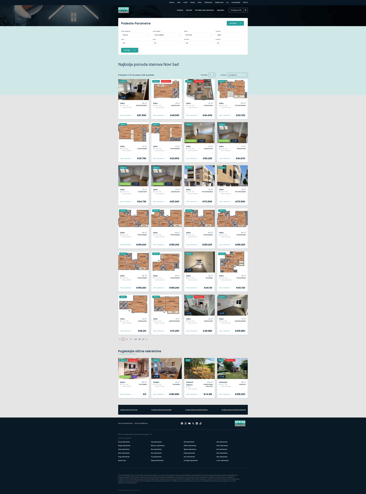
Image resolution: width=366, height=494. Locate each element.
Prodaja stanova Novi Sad (128, 410)
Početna (180, 10)
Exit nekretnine (156, 453)
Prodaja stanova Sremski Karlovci (196, 410)
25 (136, 339)
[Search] (245, 10)
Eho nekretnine (156, 449)
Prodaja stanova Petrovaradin (161, 410)
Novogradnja (236, 2)
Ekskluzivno (208, 2)
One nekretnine (221, 457)
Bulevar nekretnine (158, 445)
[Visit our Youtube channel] (189, 423)
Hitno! (200, 2)
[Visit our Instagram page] (186, 423)
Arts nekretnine (189, 457)
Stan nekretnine (123, 453)
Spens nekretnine (190, 449)
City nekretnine (156, 442)
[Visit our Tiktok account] (200, 423)
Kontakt (189, 10)
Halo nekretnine (222, 445)
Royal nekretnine (124, 445)
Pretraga (127, 50)
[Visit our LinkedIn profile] (197, 423)
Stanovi (171, 2)
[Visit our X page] (193, 423)
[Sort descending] (213, 75)
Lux (227, 2)
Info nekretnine (221, 442)
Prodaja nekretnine (191, 460)
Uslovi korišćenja (141, 423)
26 (139, 339)
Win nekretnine (221, 449)
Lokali (185, 2)
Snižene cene (219, 2)
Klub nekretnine (123, 449)
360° (244, 2)
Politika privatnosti (125, 423)
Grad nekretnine (124, 442)
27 (143, 339)
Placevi (192, 2)
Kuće (178, 2)
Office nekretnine (190, 445)
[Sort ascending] (210, 75)
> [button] (146, 339)
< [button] (119, 339)
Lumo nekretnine (222, 460)
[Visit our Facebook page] (182, 423)
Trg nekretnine (156, 457)
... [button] (133, 339)
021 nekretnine (189, 442)
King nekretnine (123, 457)
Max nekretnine (221, 453)
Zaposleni (220, 10)
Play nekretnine (189, 453)
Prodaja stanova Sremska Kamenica (234, 410)
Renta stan (122, 460)
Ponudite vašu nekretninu (204, 10)
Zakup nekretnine (157, 460)
